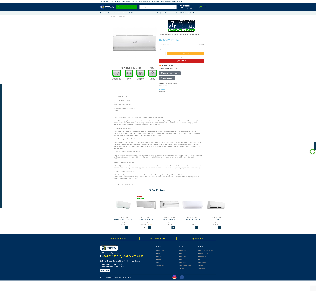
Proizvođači (107, 13)
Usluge (144, 13)
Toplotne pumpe (134, 13)
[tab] (158, 97)
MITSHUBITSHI (186, 266)
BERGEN (161, 250)
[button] (160, 91)
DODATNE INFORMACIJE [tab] (126, 185)
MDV (182, 260)
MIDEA (183, 263)
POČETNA (113, 17)
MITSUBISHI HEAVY (206, 250)
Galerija (159, 13)
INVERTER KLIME (121, 17)
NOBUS (168, 86)
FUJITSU (161, 256)
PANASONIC (204, 253)
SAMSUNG (203, 256)
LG (216, 222)
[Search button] (174, 7)
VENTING (203, 263)
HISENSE (184, 250)
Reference (167, 13)
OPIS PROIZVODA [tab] (123, 97)
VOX (201, 266)
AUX (182, 269)
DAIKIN (123, 222)
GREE (146, 222)
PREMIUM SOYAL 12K (169, 219)
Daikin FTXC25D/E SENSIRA (123, 219)
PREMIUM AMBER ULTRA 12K (146, 219)
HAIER (160, 263)
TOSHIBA (203, 260)
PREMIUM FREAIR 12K (193, 219)
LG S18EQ (216, 219)
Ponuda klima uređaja (120, 13)
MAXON (183, 256)
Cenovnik (152, 13)
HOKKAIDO (161, 266)
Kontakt (174, 13)
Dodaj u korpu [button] (131, 205)
